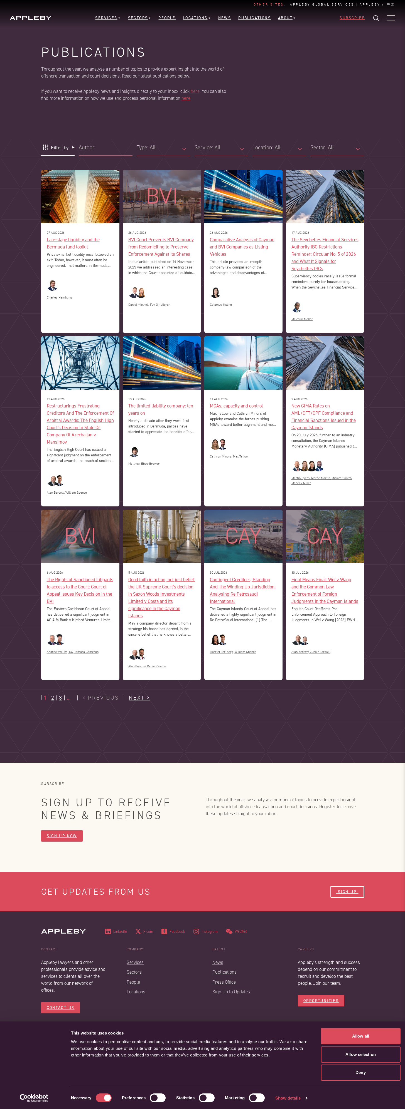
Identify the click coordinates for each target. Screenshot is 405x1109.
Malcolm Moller (302, 319)
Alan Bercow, (56, 493)
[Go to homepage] (30, 18)
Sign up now (62, 836)
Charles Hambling (59, 297)
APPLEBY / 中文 (377, 5)
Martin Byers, (301, 478)
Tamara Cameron (86, 652)
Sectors (134, 972)
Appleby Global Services (322, 5)
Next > (139, 697)
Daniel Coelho (156, 666)
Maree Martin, (321, 478)
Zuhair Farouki (320, 652)
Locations (136, 992)
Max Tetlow (240, 456)
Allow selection (360, 1054)
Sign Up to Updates (231, 992)
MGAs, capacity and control (236, 406)
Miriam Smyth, (342, 478)
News (217, 962)
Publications (224, 972)
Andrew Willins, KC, (60, 652)
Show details (288, 1098)
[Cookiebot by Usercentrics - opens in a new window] (33, 1098)
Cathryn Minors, (221, 456)
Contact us (61, 1007)
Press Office (224, 982)
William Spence (76, 493)
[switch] (158, 1097)
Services (135, 962)
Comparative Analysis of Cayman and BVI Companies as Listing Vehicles (242, 247)
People (133, 982)
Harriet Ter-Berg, (222, 652)
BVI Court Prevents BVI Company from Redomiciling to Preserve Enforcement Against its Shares (161, 247)
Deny (360, 1072)
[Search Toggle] (376, 18)
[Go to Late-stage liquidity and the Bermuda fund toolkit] (80, 196)
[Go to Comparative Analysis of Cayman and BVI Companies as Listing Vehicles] (243, 196)
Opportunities (321, 1000)
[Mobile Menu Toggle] (391, 18)
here (195, 91)
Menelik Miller (301, 483)
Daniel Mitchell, (139, 305)
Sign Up (347, 891)
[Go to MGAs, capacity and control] (243, 363)
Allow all (360, 1036)
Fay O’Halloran (160, 305)
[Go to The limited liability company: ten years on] (162, 363)
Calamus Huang (221, 305)
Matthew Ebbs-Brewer (143, 464)
